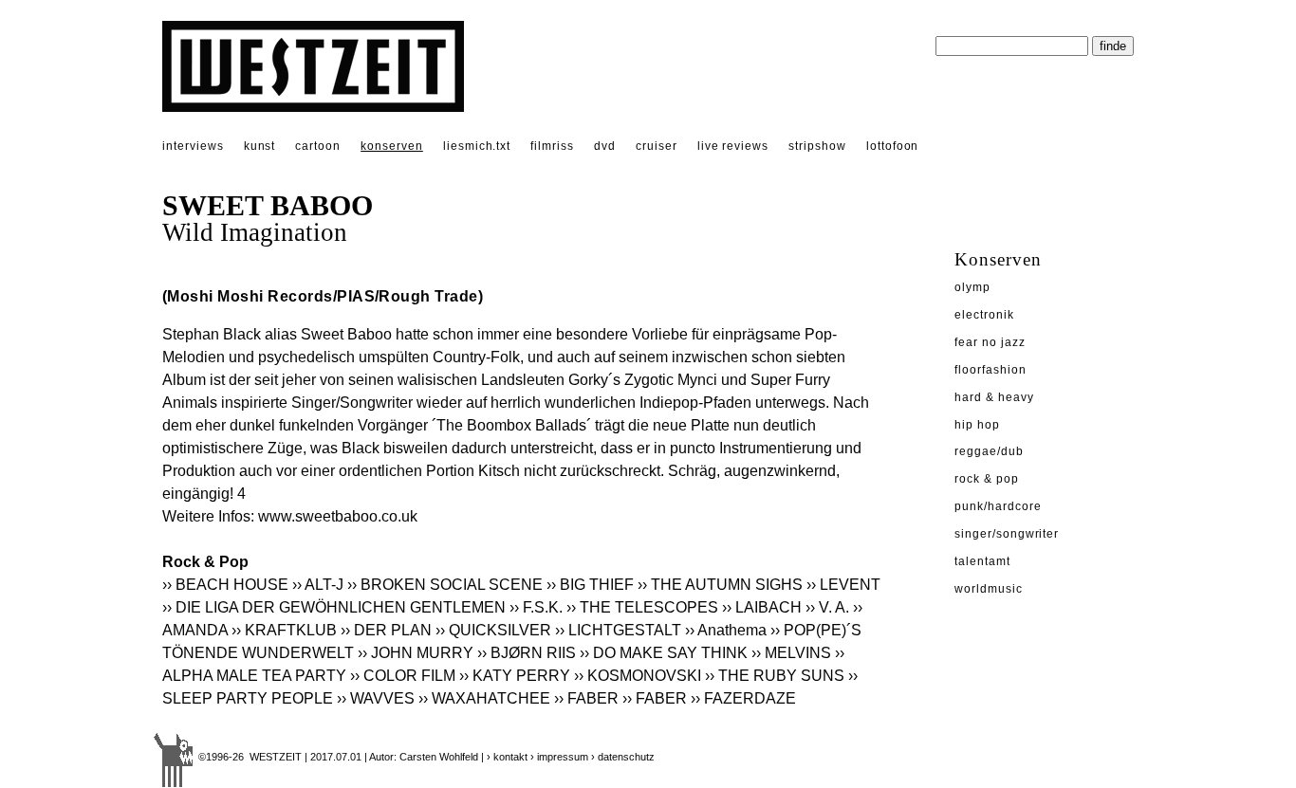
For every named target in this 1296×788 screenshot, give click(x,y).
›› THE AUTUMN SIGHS (720, 585)
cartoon (318, 146)
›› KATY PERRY (514, 676)
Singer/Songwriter (1006, 534)
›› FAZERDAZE (743, 698)
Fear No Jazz (990, 342)
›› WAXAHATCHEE (484, 698)
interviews (193, 146)
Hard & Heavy (994, 397)
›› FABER (586, 698)
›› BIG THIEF (590, 585)
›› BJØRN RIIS (526, 653)
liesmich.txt (477, 146)
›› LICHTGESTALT (618, 630)
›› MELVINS (791, 653)
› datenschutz (623, 756)
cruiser (656, 146)
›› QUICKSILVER (493, 630)
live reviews (733, 146)
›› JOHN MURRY (415, 653)
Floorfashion (990, 370)
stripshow (817, 146)
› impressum (559, 756)
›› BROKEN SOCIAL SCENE (445, 585)
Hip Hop (977, 425)
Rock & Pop (986, 479)
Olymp (972, 287)
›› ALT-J (317, 585)
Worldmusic (988, 589)
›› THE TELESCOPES (642, 607)
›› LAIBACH (762, 607)
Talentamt (982, 561)
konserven (392, 146)
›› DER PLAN (386, 630)
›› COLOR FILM (402, 676)
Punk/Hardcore (997, 506)
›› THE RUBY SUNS (774, 676)
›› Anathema (726, 630)
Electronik (984, 315)
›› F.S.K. (536, 607)
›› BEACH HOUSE (225, 585)
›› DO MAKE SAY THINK (664, 653)
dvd (605, 146)
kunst (260, 146)
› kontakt (507, 756)
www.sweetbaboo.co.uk (337, 516)
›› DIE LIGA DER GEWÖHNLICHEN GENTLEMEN (334, 607)
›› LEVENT (843, 585)
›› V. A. (827, 607)
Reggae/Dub (989, 451)
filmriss (552, 146)
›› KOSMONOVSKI (637, 676)
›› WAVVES (376, 698)
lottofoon (892, 146)
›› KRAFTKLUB (284, 630)
